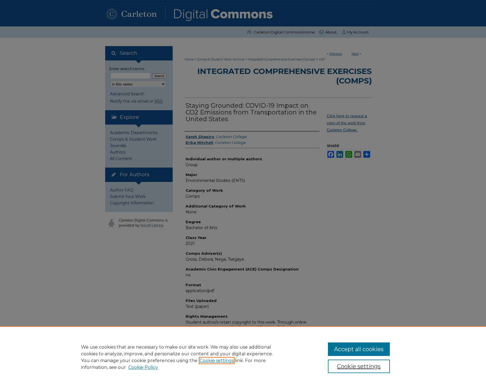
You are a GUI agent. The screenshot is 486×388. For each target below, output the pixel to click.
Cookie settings (217, 360)
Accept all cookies (359, 349)
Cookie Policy (143, 367)
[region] (243, 357)
